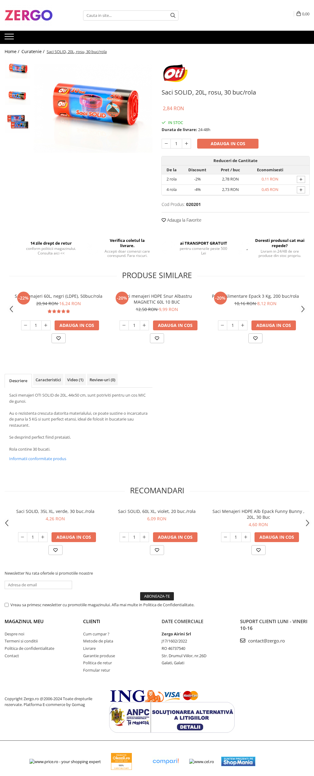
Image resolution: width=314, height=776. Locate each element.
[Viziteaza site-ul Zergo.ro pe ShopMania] (238, 761)
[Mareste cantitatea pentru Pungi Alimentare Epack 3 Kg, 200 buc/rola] (242, 325)
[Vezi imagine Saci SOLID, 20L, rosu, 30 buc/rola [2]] (17, 122)
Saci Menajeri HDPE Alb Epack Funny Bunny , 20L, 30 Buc (258, 514)
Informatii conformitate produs (37, 458)
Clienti (91, 621)
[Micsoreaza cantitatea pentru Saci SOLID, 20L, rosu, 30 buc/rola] (166, 144)
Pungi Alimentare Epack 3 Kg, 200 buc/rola (255, 296)
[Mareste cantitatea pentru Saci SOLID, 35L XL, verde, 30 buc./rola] (43, 537)
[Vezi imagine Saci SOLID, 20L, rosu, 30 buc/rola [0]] (17, 69)
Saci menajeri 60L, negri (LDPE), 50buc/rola (58, 296)
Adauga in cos (228, 143)
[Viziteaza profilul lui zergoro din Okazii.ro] (121, 761)
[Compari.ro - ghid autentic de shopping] (165, 761)
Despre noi (14, 634)
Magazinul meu (24, 621)
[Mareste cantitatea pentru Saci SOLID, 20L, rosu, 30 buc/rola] (186, 144)
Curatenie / (33, 51)
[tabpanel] (93, 108)
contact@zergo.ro (266, 641)
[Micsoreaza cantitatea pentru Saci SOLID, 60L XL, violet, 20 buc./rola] (124, 537)
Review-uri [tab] (102, 379)
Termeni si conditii (21, 641)
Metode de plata (98, 641)
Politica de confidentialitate (29, 648)
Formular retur (96, 670)
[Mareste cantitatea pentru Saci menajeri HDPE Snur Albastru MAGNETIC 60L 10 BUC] (144, 325)
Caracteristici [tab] (48, 379)
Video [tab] (75, 379)
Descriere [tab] (18, 380)
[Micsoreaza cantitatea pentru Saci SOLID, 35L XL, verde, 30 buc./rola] (22, 537)
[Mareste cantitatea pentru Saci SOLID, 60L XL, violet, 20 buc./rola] (144, 537)
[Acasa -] (35, 15)
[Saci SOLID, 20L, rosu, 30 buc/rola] (93, 108)
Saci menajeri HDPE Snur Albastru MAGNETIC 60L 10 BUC (157, 299)
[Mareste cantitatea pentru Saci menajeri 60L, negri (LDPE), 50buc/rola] (46, 325)
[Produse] (10, 38)
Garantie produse (99, 655)
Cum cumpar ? (96, 634)
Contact (12, 655)
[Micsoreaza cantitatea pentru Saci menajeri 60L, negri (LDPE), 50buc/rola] (25, 325)
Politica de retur (97, 662)
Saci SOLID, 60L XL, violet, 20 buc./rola (157, 511)
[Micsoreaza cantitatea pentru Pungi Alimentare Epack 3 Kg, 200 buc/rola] (222, 325)
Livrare (89, 648)
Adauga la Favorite (183, 220)
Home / (13, 51)
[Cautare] (172, 15)
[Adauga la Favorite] (59, 338)
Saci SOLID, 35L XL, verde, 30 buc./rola (55, 511)
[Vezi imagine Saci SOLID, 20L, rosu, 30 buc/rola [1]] (17, 95)
